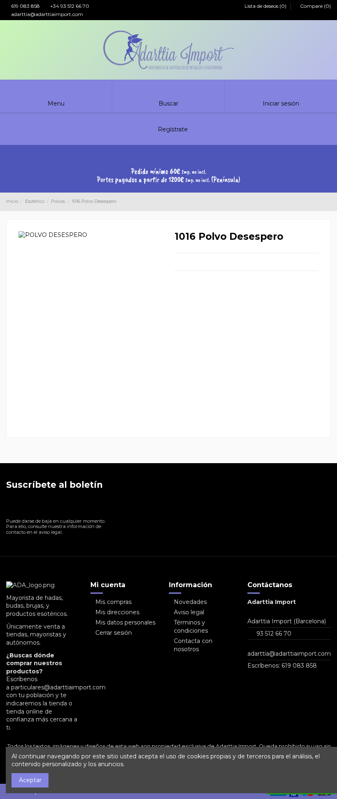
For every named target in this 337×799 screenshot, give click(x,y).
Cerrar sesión (113, 632)
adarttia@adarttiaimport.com (46, 14)
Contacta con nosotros (193, 645)
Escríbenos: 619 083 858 (282, 665)
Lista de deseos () (265, 6)
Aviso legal (189, 612)
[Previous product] (319, 201)
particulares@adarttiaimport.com (58, 687)
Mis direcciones (117, 612)
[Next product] (327, 201)
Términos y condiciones (191, 626)
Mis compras (113, 602)
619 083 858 (25, 6)
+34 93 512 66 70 (69, 6)
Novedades (190, 602)
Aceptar (30, 780)
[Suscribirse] (98, 506)
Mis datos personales (125, 622)
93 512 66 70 (273, 633)
